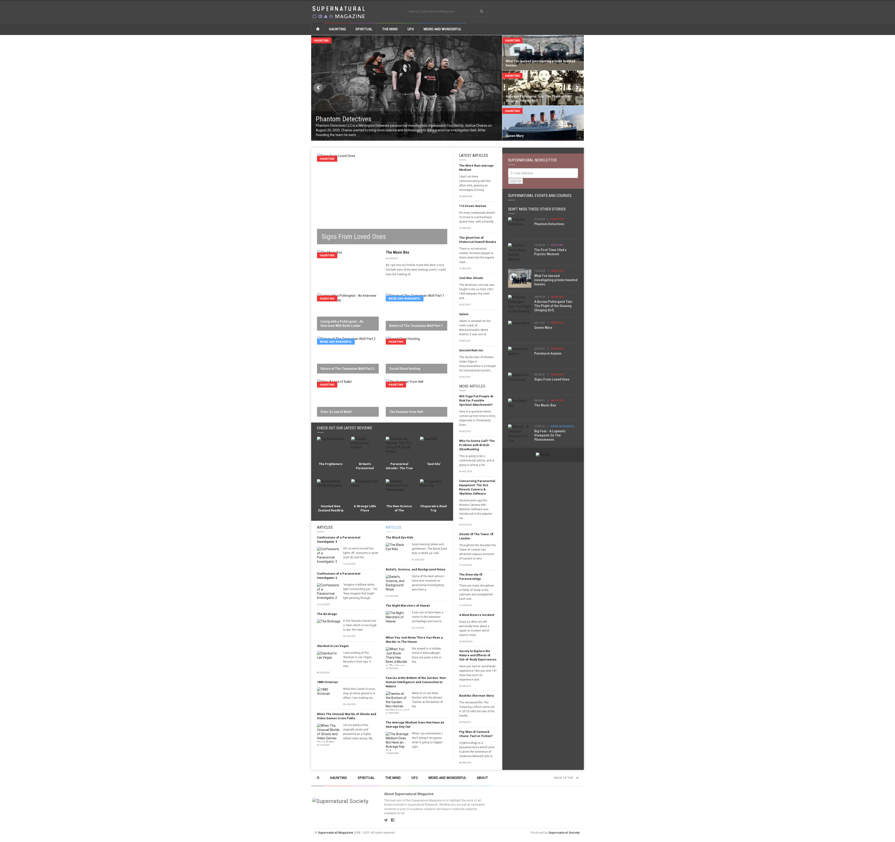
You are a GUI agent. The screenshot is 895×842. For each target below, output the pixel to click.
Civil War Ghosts (471, 278)
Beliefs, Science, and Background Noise (415, 569)
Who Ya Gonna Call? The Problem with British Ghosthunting (477, 445)
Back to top (564, 777)
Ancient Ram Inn (471, 350)
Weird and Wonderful (442, 29)
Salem (463, 314)
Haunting (337, 29)
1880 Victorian (327, 682)
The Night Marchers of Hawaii (408, 605)
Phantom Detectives (549, 224)
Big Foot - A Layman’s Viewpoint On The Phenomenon (549, 435)
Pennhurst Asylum (547, 353)
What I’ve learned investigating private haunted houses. (556, 280)
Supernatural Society (564, 832)
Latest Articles (473, 155)
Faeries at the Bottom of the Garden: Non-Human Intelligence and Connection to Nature (416, 682)
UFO (410, 29)
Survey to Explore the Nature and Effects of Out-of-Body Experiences (477, 655)
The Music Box (397, 252)
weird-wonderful (563, 426)
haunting (557, 219)
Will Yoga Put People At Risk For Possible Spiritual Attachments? (476, 400)
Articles (325, 527)
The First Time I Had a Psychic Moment (550, 252)
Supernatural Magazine (335, 832)
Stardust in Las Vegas (333, 646)
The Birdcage (327, 614)
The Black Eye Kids (399, 537)
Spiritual (363, 29)
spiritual (557, 245)
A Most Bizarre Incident (476, 615)
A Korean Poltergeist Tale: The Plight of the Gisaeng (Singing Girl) (553, 306)
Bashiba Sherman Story (476, 695)
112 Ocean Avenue (472, 206)
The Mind (390, 29)
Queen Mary (543, 327)
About (482, 778)
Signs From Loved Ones (551, 379)
